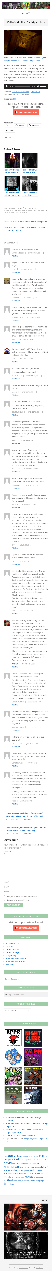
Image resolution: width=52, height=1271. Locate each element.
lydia (26, 1170)
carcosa (36, 210)
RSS (14, 99)
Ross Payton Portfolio (15, 961)
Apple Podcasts (12, 943)
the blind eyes (19, 1181)
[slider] (43, 86)
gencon (27, 1167)
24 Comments (21, 213)
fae (33, 1163)
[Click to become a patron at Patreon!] (26, 111)
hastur (44, 210)
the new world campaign (34, 1180)
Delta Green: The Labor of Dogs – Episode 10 (26, 1253)
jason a (7, 1170)
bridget (8, 1159)
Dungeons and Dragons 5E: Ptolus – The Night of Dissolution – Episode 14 (26, 1224)
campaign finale (26, 1160)
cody (40, 1160)
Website (7, 892)
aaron (24, 210)
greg (32, 1167)
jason (44, 1166)
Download (35, 91)
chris (35, 1159)
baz (37, 1156)
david (8, 1163)
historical (37, 1167)
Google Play (11, 955)
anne (33, 1156)
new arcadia (24, 1173)
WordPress (39, 1268)
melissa (17, 1173)
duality (28, 1163)
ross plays (16, 1177)
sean (22, 1177)
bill (41, 1155)
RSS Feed (10, 964)
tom (6, 213)
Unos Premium (23, 1268)
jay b (13, 1170)
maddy (31, 1170)
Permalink (16, 256)
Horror (7, 210)
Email (6, 887)
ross (7, 1176)
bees (30, 210)
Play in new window (20, 91)
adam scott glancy (24, 1156)
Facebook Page (12, 952)
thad (10, 1180)
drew (23, 1163)
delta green (16, 1163)
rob (42, 1173)
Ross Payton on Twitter (16, 958)
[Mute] (38, 86)
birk (45, 1156)
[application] (26, 86)
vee (12, 1184)
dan (45, 1159)
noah (32, 1173)
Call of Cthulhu (34, 208)
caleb (16, 1159)
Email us (9, 946)
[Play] (7, 86)
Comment (7, 853)
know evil (19, 1170)
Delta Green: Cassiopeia (26, 1135)
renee (37, 1173)
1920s (5, 1156)
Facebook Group (13, 949)
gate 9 (22, 1167)
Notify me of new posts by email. (18, 900)
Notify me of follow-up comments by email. (22, 897)
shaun (29, 1177)
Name (6, 882)
